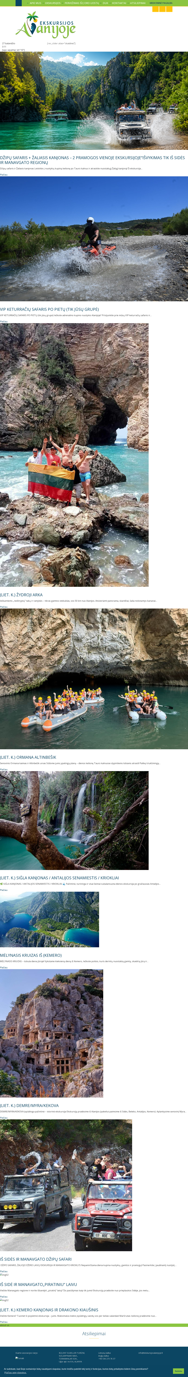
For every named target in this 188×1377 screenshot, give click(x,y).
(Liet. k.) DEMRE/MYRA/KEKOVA (29, 1105)
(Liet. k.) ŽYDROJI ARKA (21, 594)
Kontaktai (119, 3)
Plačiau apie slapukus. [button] (15, 1373)
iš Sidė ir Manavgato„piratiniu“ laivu (38, 1284)
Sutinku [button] (178, 1371)
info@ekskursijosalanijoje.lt (151, 1353)
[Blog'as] (155, 9)
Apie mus (35, 3)
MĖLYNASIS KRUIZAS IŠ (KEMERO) (31, 955)
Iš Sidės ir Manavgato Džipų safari (36, 1259)
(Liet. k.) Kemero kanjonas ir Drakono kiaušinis (49, 1309)
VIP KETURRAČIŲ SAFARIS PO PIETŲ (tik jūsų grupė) (49, 309)
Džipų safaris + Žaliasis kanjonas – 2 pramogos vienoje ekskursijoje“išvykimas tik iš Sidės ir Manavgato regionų (92, 160)
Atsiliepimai (137, 3)
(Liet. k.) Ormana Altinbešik (28, 757)
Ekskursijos (53, 3)
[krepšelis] (169, 9)
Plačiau (3, 174)
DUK (105, 3)
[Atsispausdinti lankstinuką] (162, 9)
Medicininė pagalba (161, 3)
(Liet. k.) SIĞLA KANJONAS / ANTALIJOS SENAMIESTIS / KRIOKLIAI (59, 877)
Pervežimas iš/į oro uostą (82, 3)
